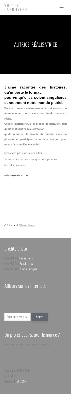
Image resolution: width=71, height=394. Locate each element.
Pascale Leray (26, 263)
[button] (61, 7)
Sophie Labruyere (28, 269)
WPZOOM (21, 381)
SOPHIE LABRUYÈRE (16, 7)
